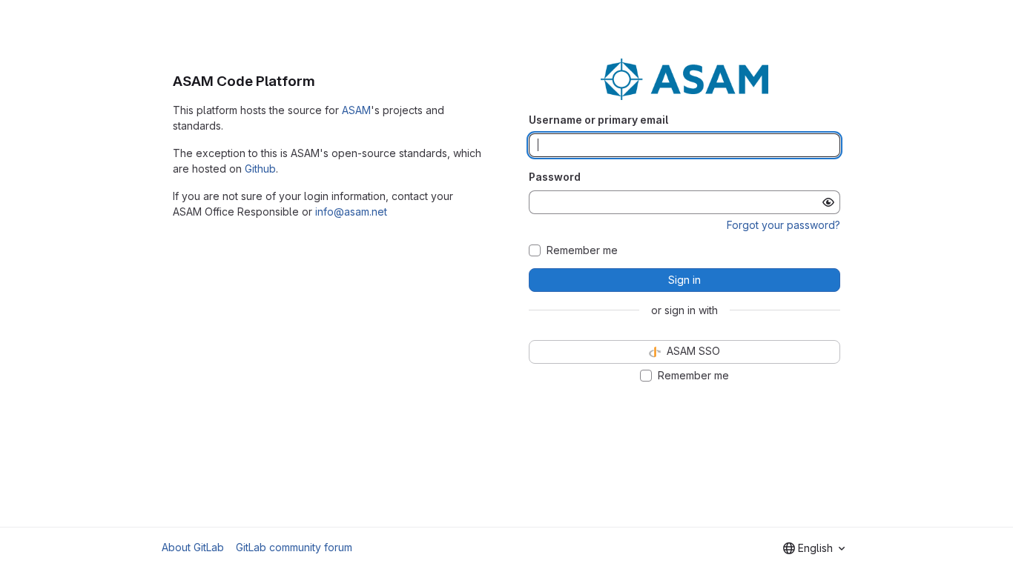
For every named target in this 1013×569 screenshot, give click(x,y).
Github (260, 168)
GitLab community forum (294, 547)
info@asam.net (351, 211)
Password (555, 176)
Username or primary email (598, 119)
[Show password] (828, 202)
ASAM (356, 110)
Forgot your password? (783, 225)
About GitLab (193, 547)
